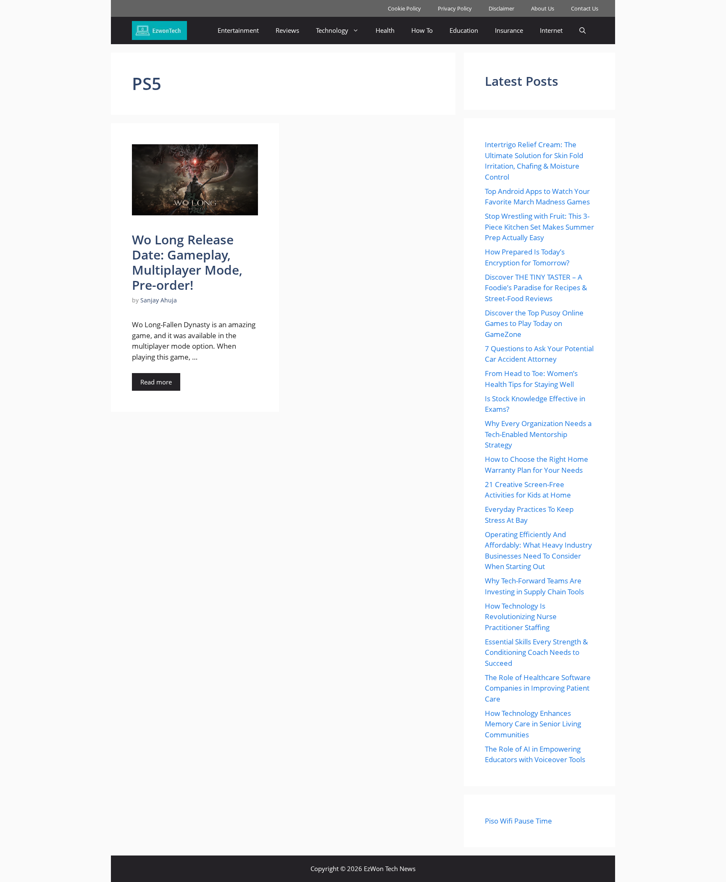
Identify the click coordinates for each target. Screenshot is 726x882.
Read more (156, 382)
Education (464, 30)
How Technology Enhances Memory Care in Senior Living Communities (533, 723)
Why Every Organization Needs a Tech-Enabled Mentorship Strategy (538, 434)
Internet (551, 30)
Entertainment (238, 30)
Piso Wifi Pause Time (518, 821)
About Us (542, 8)
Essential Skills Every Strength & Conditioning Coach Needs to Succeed (536, 652)
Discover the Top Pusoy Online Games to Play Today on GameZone (534, 323)
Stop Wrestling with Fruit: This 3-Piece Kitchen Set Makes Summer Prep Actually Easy (539, 226)
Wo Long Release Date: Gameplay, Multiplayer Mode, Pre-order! (187, 262)
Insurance (509, 30)
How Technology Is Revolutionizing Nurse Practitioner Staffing (521, 616)
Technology (332, 30)
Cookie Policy (404, 8)
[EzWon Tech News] (159, 30)
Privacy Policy (455, 8)
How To (422, 30)
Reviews (287, 30)
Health (385, 30)
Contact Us (584, 8)
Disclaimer (501, 8)
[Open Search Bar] (582, 30)
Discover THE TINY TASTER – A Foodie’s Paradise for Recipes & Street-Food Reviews (536, 287)
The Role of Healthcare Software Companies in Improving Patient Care (538, 688)
